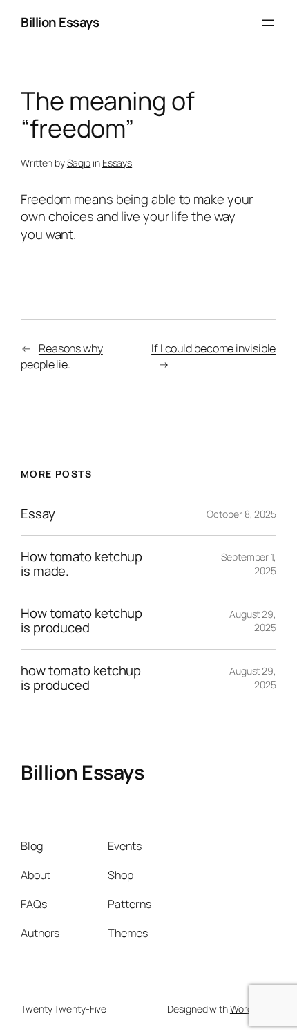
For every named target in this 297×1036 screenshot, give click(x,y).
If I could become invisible (213, 348)
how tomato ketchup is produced (81, 677)
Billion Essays (60, 22)
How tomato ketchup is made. (81, 563)
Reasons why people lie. (62, 356)
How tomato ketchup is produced (81, 620)
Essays (117, 162)
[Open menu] (268, 23)
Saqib (79, 162)
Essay (38, 514)
